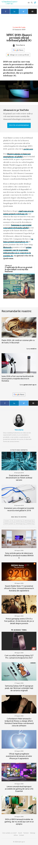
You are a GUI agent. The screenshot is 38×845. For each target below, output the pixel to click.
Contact (21, 835)
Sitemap (32, 833)
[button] (29, 2)
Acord (20, 833)
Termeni (26, 833)
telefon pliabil (8, 524)
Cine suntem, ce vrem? (9, 833)
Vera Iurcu (20, 45)
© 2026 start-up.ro (19, 842)
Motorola (7, 247)
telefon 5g (30, 524)
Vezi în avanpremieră (19, 125)
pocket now (28, 149)
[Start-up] (35, 2)
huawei (7, 521)
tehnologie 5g (29, 521)
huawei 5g (19, 521)
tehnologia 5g (20, 524)
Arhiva (16, 835)
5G (12, 521)
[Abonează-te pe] (18, 50)
